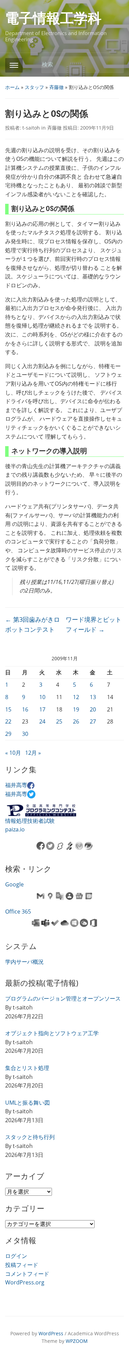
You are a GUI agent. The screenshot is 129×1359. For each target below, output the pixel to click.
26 (76, 721)
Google (14, 884)
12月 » (33, 752)
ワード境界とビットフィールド (93, 624)
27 (93, 721)
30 (25, 734)
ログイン (16, 1256)
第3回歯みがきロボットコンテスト (32, 624)
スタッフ (34, 87)
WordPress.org (24, 1282)
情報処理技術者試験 (30, 821)
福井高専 (16, 785)
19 (76, 709)
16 (25, 709)
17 (42, 709)
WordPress (51, 1333)
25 (59, 721)
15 (8, 709)
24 (42, 721)
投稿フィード (21, 1265)
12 (76, 697)
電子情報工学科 (53, 18)
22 (8, 721)
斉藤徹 (56, 87)
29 (8, 734)
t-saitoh (31, 127)
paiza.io (15, 829)
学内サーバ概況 (24, 961)
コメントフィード (27, 1274)
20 (93, 709)
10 (42, 697)
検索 (115, 64)
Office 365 (18, 911)
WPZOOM (77, 1341)
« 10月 (13, 752)
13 (93, 697)
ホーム (12, 87)
